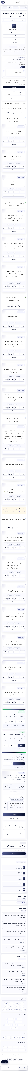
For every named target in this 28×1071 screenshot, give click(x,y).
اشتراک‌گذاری (14, 42)
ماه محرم (16, 1003)
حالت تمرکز (14, 35)
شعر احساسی (14, 1027)
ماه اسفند (10, 1009)
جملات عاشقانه (20, 1024)
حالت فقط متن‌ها (14, 98)
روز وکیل (6, 1006)
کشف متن (23, 1037)
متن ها (22, 2)
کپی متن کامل (21, 745)
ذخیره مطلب (14, 39)
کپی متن (22, 141)
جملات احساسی (13, 46)
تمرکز (10, 7)
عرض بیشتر (15, 7)
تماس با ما (20, 1059)
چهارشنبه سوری (17, 1009)
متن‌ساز (13, 1037)
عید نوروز (22, 1003)
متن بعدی (14, 87)
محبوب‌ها (8, 1037)
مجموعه (13, 144)
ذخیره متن (11, 141)
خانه (7, 1059)
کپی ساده (19, 763)
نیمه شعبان (24, 1009)
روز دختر (17, 1006)
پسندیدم (16, 141)
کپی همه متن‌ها (14, 32)
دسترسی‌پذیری (5, 1061)
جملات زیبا (7, 1024)
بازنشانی (5, 7)
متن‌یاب (18, 1037)
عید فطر (5, 1003)
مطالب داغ (9, 1021)
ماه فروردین (4, 1009)
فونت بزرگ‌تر (23, 7)
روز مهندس (12, 1006)
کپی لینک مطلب (13, 745)
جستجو (3, 2)
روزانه (10, 1059)
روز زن (22, 1006)
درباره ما (14, 1059)
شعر (13, 1024)
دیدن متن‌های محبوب (14, 818)
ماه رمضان (11, 1003)
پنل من (4, 1037)
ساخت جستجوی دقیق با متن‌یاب (14, 814)
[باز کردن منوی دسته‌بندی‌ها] (26, 2)
